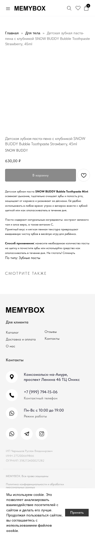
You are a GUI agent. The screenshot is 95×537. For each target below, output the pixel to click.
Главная (12, 33)
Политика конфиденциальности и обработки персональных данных (35, 485)
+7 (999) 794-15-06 (41, 391)
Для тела (32, 33)
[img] (12, 434)
